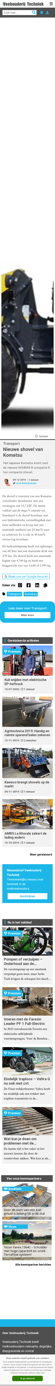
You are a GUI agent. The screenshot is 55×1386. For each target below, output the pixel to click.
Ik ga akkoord (27, 1378)
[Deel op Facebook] (29, 585)
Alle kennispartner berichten (33, 1264)
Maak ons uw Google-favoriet (28, 576)
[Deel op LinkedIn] (38, 585)
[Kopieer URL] (46, 585)
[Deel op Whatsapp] (21, 585)
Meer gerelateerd (41, 854)
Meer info (40, 1373)
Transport (14, 594)
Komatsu (31, 594)
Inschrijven (27, 896)
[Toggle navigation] (51, 3)
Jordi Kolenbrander (26, 483)
